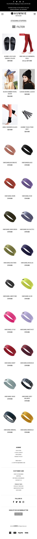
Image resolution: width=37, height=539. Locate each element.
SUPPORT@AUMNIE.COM (19, 462)
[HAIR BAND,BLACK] (27, 150)
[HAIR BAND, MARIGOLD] (27, 417)
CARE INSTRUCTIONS (18, 488)
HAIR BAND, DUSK (27, 196)
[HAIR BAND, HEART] (10, 350)
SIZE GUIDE (18, 490)
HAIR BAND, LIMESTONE (10, 296)
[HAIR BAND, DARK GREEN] (10, 217)
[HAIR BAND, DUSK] (27, 183)
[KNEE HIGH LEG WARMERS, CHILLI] (27, 44)
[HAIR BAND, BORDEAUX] (27, 350)
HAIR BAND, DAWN (10, 196)
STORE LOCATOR (18, 452)
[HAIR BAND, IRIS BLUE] (27, 250)
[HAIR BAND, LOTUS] (10, 317)
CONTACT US (18, 480)
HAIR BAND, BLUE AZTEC (27, 229)
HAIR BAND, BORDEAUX (27, 363)
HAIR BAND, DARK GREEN (10, 229)
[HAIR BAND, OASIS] (10, 384)
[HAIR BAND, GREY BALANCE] (27, 384)
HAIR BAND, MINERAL (10, 430)
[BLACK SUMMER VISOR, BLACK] (10, 79)
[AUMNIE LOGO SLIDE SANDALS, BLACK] (10, 44)
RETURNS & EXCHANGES (18, 478)
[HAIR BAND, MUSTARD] (10, 250)
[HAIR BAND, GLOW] (27, 283)
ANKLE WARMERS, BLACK (10, 127)
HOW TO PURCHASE (18, 474)
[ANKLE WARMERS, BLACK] (10, 114)
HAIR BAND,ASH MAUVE (10, 162)
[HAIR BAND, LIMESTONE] (10, 283)
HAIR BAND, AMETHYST (27, 329)
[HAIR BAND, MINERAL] (10, 417)
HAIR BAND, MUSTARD (10, 263)
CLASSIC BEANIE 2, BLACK (27, 92)
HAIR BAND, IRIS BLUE (27, 263)
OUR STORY (18, 450)
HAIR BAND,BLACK (27, 162)
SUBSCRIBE (18, 514)
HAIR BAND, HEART (10, 363)
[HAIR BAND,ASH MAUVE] (10, 150)
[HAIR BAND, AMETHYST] (27, 317)
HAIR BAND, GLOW (27, 296)
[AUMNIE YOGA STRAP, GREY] (27, 114)
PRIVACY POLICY (18, 456)
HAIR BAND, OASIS (10, 396)
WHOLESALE (18, 454)
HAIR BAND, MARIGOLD (27, 430)
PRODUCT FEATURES (18, 486)
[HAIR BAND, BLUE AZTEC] (27, 217)
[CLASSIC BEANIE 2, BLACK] (27, 79)
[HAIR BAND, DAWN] (10, 183)
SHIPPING (18, 476)
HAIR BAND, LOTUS (10, 329)
